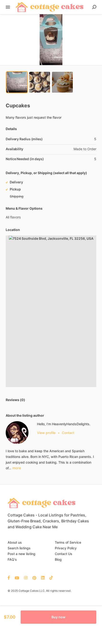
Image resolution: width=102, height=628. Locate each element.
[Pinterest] (34, 577)
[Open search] (94, 7)
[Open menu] (8, 7)
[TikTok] (50, 577)
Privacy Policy (66, 548)
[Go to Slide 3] (62, 82)
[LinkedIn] (43, 577)
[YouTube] (17, 577)
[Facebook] (10, 577)
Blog (58, 559)
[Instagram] (26, 577)
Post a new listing (21, 554)
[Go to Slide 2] (39, 82)
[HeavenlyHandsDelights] (17, 432)
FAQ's (12, 559)
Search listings (19, 548)
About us (15, 542)
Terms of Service (68, 542)
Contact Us (63, 554)
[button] (51, 39)
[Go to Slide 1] (17, 82)
